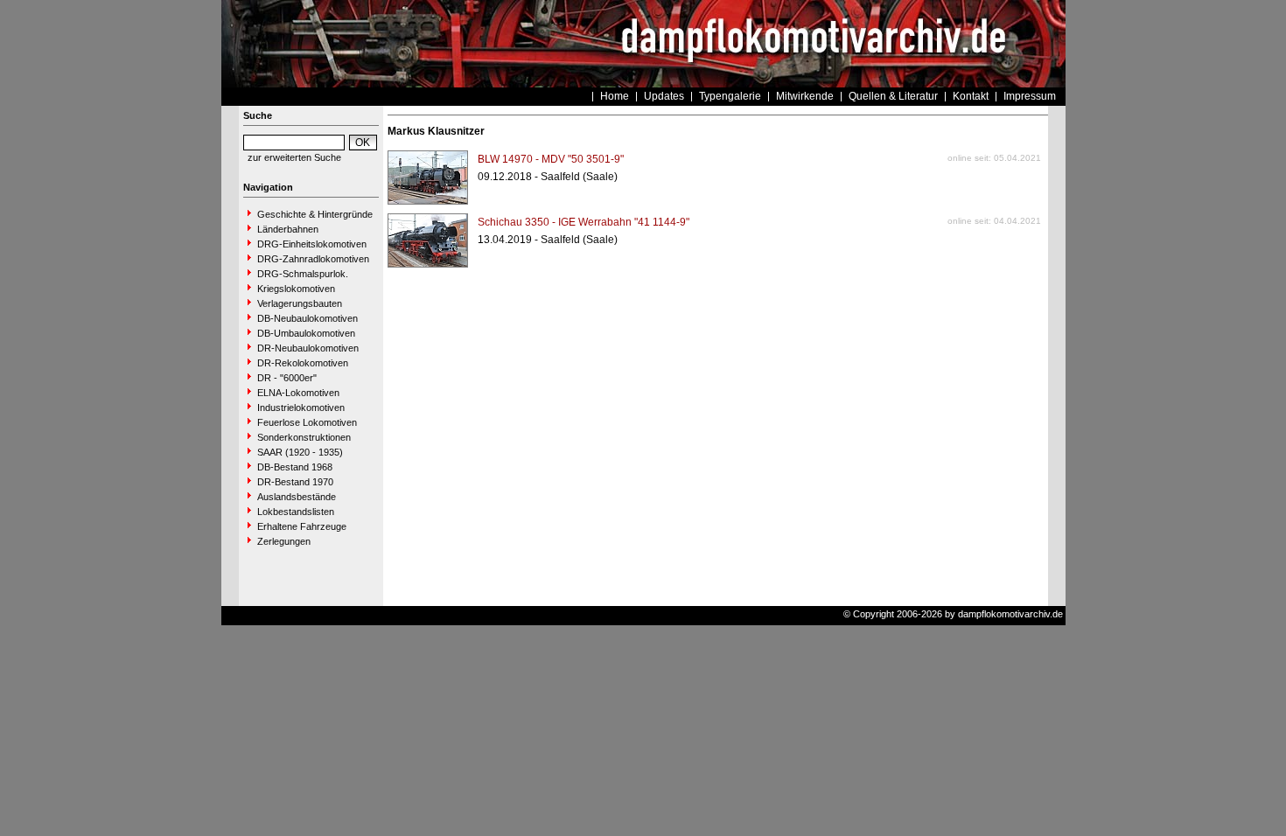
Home (614, 96)
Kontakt (971, 96)
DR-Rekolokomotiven (302, 363)
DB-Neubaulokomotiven (307, 318)
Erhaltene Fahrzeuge (301, 526)
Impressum (1029, 96)
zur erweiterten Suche (294, 157)
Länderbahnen (287, 229)
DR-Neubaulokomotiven (308, 348)
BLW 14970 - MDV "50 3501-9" (551, 159)
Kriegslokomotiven (296, 288)
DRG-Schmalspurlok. (302, 273)
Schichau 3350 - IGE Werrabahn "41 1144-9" (583, 222)
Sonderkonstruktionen (304, 437)
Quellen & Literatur (893, 96)
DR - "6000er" (287, 378)
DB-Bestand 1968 (294, 467)
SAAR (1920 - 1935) (300, 452)
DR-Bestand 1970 (295, 482)
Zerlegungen (284, 541)
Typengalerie (730, 96)
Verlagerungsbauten (299, 303)
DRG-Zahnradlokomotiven (313, 259)
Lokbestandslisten (295, 511)
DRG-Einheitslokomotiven (312, 244)
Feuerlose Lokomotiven (307, 422)
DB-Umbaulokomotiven (306, 333)
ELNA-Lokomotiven (298, 392)
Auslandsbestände (296, 496)
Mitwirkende (805, 96)
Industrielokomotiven (301, 407)
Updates (664, 96)
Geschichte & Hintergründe (315, 214)
